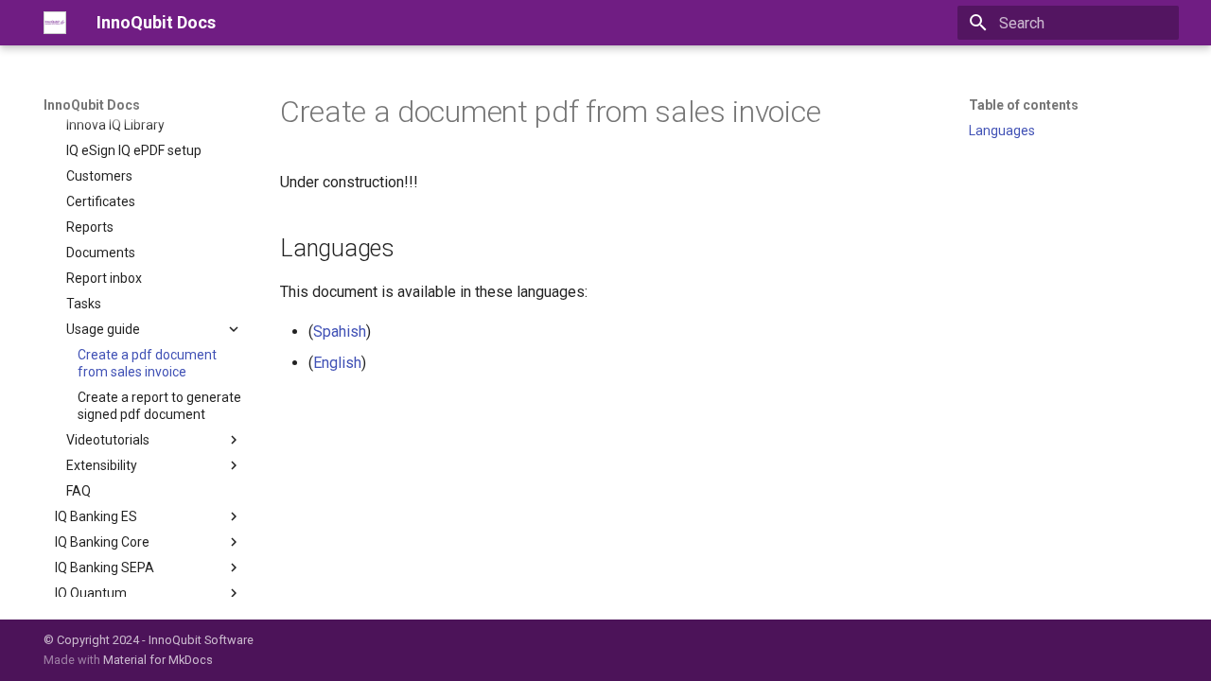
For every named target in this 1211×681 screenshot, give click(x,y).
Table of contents (1024, 105)
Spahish (339, 331)
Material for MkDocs (158, 660)
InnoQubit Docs (92, 105)
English (337, 363)
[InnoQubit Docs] (55, 23)
